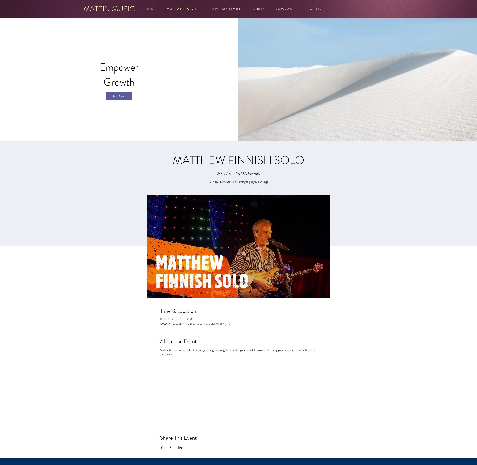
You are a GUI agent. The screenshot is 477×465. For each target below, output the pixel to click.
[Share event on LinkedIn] (180, 447)
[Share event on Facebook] (162, 447)
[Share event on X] (171, 447)
